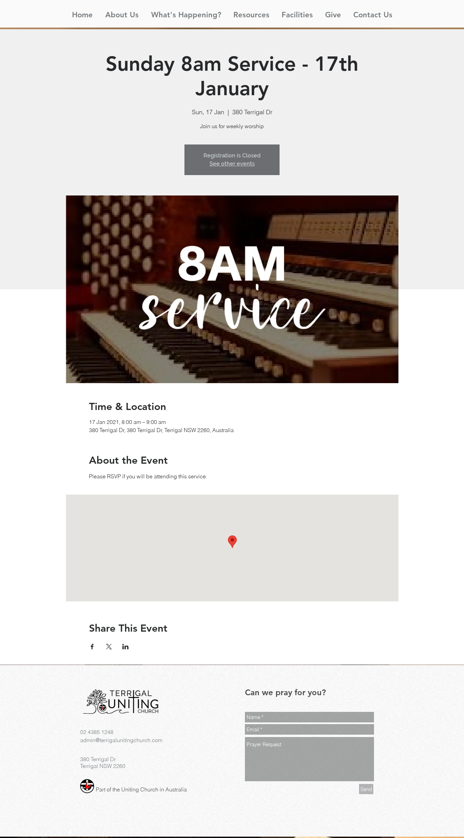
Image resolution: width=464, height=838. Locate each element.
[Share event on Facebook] (92, 646)
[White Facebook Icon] (70, 832)
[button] (122, 12)
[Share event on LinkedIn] (125, 646)
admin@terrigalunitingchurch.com (121, 740)
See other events (232, 163)
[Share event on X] (109, 646)
